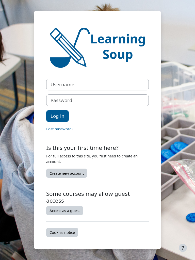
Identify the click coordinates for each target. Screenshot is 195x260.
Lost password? (59, 128)
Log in (57, 116)
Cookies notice (62, 232)
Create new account (67, 173)
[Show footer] (183, 248)
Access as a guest (65, 210)
